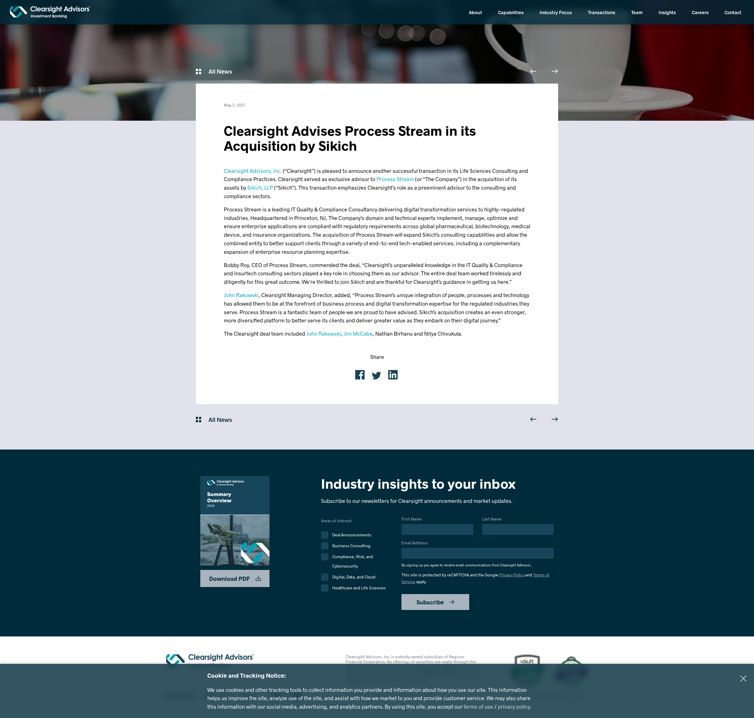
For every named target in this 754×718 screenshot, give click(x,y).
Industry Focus (556, 12)
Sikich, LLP (260, 187)
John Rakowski (241, 295)
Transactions (601, 12)
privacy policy (514, 706)
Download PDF (230, 578)
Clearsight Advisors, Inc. (253, 171)
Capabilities (511, 12)
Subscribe (430, 602)
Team (637, 12)
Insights (667, 12)
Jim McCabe (358, 333)
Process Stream (395, 179)
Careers (700, 12)
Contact (733, 12)
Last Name (492, 519)
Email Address (466, 554)
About (475, 12)
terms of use (478, 706)
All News (219, 71)
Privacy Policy (511, 574)
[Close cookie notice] (743, 678)
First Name (411, 519)
